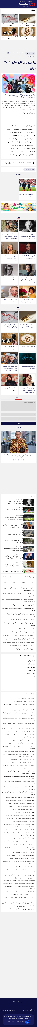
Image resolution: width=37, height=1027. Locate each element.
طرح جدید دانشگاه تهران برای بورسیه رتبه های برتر (22, 760)
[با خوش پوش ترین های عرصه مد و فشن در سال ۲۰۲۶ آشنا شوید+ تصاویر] (18, 442)
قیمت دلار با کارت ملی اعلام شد (25, 629)
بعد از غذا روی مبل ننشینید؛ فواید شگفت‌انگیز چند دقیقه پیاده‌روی (18, 903)
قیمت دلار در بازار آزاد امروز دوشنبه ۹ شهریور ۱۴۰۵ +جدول (13, 549)
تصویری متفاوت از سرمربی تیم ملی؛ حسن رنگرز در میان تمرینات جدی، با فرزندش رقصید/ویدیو (14, 565)
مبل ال (33, 677)
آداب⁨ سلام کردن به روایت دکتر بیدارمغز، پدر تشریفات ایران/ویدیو (13, 526)
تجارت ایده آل (31, 670)
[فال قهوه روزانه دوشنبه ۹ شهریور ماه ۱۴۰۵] (10, 31)
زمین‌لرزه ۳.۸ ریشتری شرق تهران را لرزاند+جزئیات (10, 25)
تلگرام (27, 1010)
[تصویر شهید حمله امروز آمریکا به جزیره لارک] (28, 572)
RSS (14, 1002)
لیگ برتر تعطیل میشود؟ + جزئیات (14, 510)
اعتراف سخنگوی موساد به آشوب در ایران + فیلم (22, 710)
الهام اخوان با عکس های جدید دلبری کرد (9, 389)
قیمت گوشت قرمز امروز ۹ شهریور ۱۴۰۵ (24, 812)
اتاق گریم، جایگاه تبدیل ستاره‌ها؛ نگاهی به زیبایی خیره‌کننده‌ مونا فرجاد (29, 390)
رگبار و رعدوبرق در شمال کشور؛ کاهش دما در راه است (13, 542)
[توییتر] (3, 163)
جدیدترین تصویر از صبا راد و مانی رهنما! (10, 301)
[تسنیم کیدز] (18, 207)
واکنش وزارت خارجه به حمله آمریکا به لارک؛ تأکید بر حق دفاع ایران (18, 875)
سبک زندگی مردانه (30, 667)
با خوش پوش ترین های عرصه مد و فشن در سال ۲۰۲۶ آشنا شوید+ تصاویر (18, 456)
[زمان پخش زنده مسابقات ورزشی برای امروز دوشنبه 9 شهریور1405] (28, 517)
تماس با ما (21, 1002)
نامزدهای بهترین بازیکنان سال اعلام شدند (25, 196)
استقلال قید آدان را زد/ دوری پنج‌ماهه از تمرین (23, 852)
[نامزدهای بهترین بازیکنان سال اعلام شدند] (27, 185)
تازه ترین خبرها (31, 673)
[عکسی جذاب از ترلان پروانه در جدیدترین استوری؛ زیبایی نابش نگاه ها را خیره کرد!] (9, 226)
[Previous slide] (2, 441)
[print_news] (13, 163)
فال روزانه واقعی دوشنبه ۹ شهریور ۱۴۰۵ (28, 367)
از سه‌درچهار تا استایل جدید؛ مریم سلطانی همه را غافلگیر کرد (28, 280)
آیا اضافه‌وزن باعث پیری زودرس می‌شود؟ (24, 906)
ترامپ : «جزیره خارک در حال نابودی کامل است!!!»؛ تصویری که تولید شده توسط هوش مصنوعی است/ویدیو (13, 557)
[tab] (23, 459)
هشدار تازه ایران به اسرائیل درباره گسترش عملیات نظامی (18, 642)
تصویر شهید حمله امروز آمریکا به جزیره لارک (13, 573)
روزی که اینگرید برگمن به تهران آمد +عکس (9, 279)
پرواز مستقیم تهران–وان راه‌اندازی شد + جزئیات (23, 821)
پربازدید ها (28, 577)
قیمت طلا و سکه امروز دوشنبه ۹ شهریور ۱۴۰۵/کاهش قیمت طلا (27, 25)
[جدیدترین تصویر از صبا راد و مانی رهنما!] (9, 292)
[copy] (33, 163)
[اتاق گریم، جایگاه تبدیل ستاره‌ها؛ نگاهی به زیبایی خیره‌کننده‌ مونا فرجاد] (27, 380)
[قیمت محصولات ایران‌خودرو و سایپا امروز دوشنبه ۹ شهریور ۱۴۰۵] (28, 533)
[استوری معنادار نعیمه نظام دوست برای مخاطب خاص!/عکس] (9, 248)
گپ (34, 1010)
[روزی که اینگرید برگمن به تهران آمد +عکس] (9, 270)
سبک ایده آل (31, 664)
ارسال (18, 423)
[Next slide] (34, 441)
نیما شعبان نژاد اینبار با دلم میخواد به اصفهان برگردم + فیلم (20, 732)
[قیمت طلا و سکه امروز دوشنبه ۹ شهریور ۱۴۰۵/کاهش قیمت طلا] (27, 18)
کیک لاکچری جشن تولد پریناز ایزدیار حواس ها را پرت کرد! (28, 301)
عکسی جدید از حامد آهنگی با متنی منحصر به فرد (27, 257)
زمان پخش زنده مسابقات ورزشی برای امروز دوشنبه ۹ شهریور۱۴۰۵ (13, 518)
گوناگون (33, 10)
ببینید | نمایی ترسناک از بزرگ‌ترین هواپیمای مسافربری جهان (20, 892)
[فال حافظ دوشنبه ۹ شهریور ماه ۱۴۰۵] (27, 31)
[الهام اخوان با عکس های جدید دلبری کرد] (9, 380)
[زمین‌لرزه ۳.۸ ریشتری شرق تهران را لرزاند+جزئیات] (10, 18)
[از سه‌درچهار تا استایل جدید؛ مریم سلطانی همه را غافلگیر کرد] (27, 270)
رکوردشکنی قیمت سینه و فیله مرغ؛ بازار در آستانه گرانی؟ (20, 806)
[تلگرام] (6, 163)
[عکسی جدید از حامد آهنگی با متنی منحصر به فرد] (27, 248)
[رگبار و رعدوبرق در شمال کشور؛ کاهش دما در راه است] (28, 541)
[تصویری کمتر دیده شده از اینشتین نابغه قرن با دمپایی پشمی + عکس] (27, 226)
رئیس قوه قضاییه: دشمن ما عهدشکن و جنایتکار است (21, 763)
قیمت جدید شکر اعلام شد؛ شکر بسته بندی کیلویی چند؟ (20, 818)
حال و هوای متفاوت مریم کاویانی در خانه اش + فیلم (21, 743)
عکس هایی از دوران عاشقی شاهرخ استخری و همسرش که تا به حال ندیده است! (9, 368)
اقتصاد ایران (31, 661)
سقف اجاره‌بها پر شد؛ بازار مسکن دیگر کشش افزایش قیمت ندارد (19, 841)
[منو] (4, 4)
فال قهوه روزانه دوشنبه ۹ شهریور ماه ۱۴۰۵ (10, 38)
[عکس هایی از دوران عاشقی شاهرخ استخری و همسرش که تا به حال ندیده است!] (9, 358)
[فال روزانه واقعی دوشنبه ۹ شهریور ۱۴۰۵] (27, 358)
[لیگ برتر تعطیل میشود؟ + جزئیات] (28, 510)
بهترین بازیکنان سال (29, 169)
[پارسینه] (25, 4)
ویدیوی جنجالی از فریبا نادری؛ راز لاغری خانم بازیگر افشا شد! (20, 855)
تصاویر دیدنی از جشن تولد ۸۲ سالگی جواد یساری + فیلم (18, 635)
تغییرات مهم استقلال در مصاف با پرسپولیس (23, 702)
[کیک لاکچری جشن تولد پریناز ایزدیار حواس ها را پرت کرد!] (27, 292)
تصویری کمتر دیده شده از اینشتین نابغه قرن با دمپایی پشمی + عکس (28, 236)
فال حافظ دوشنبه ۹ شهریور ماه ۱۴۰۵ (27, 38)
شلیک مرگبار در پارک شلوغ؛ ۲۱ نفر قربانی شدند (21, 620)
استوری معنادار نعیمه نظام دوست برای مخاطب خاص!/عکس (10, 258)
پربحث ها (6, 577)
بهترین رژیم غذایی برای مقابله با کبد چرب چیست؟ (22, 909)
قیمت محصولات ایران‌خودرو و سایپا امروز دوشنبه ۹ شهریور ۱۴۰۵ (13, 534)
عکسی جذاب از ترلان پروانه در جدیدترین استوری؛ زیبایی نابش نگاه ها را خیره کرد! (9, 236)
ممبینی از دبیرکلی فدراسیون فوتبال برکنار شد (23, 809)
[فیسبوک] (9, 163)
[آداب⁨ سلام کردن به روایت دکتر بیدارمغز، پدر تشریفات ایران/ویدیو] (28, 525)
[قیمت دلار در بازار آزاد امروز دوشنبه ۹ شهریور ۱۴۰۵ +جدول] (28, 549)
